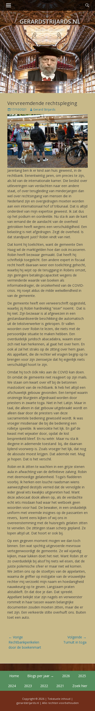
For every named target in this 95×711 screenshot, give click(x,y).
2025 (82, 675)
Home (14, 675)
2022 (44, 685)
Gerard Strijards (44, 109)
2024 (12, 685)
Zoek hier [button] (79, 685)
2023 (28, 685)
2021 (60, 685)
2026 (66, 675)
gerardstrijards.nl (50, 21)
